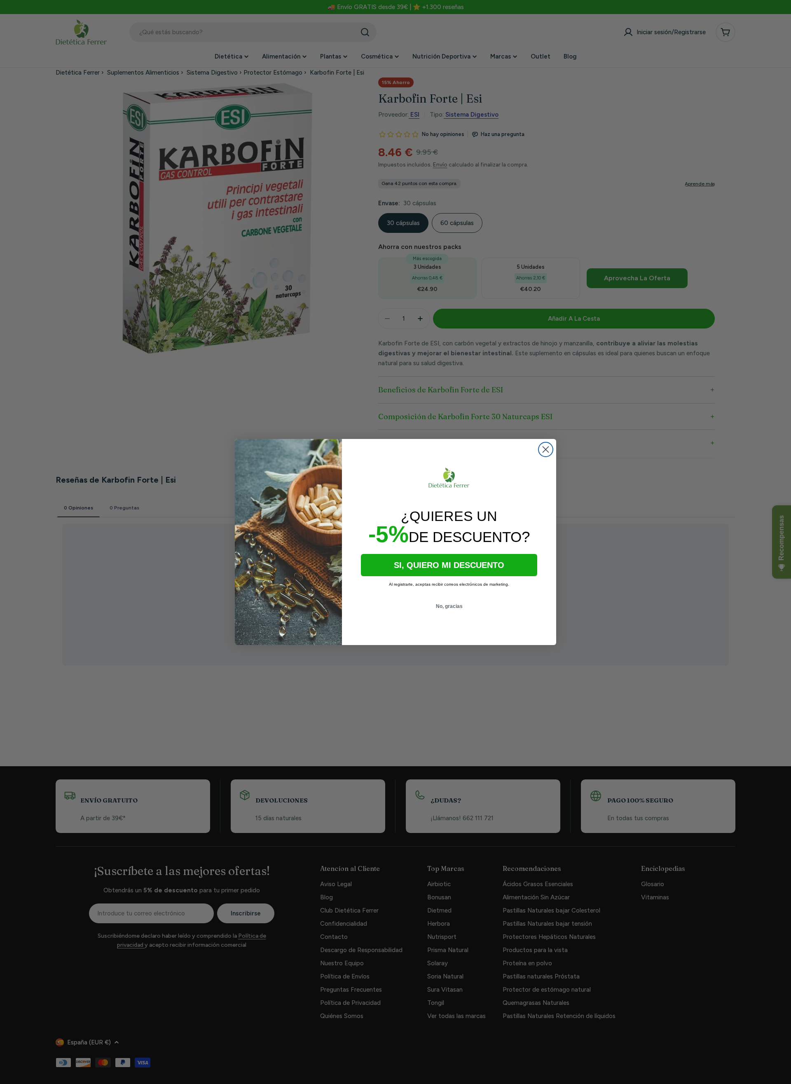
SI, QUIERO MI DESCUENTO (449, 565)
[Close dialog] (545, 449)
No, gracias (449, 606)
